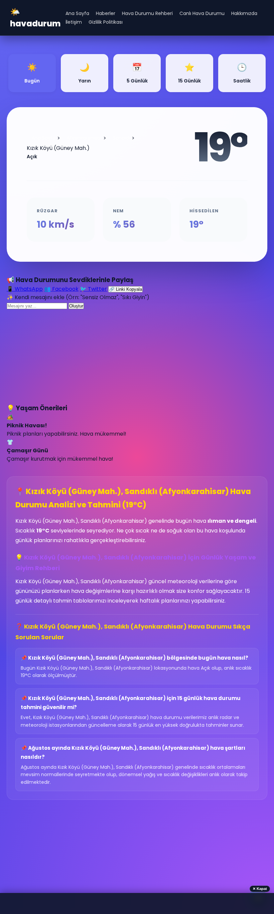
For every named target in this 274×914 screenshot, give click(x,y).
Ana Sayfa (77, 13)
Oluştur (76, 305)
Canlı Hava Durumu (202, 13)
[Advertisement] (137, 356)
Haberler (105, 13)
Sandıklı (121, 138)
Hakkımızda (244, 13)
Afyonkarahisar (84, 138)
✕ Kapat (260, 889)
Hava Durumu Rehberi (147, 13)
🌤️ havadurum (35, 17)
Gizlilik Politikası (106, 22)
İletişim (73, 22)
